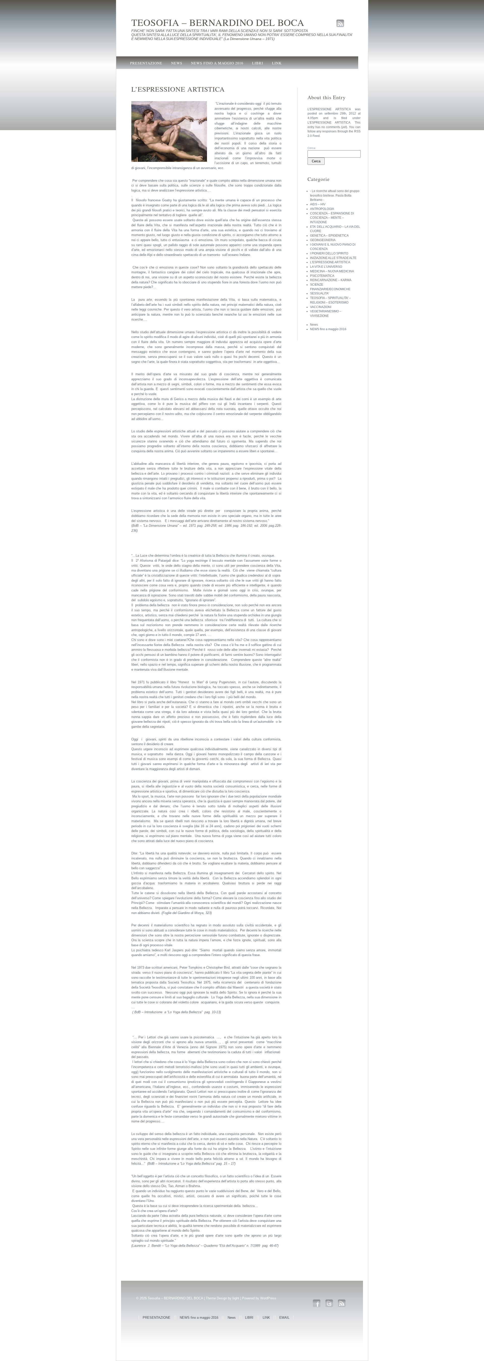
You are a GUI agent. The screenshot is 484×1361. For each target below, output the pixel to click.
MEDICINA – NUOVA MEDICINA (332, 271)
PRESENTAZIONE (146, 63)
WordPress (268, 1298)
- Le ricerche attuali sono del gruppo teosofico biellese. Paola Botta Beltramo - (334, 195)
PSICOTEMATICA (322, 276)
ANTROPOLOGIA (322, 209)
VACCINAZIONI (320, 307)
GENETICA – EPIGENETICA (329, 235)
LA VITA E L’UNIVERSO (326, 267)
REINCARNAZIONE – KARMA (330, 280)
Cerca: (312, 147)
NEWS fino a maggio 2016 (217, 63)
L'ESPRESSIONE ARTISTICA (329, 122)
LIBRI (257, 63)
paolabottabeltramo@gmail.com (167, 74)
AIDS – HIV (317, 204)
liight (235, 1298)
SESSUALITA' (319, 293)
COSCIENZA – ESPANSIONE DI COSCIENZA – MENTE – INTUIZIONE (332, 218)
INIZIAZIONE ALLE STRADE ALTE (333, 258)
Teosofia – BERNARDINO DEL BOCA (217, 22)
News (176, 63)
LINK (277, 63)
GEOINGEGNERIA (323, 240)
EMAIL (284, 1317)
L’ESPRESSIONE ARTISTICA (329, 109)
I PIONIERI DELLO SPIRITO (329, 253)
